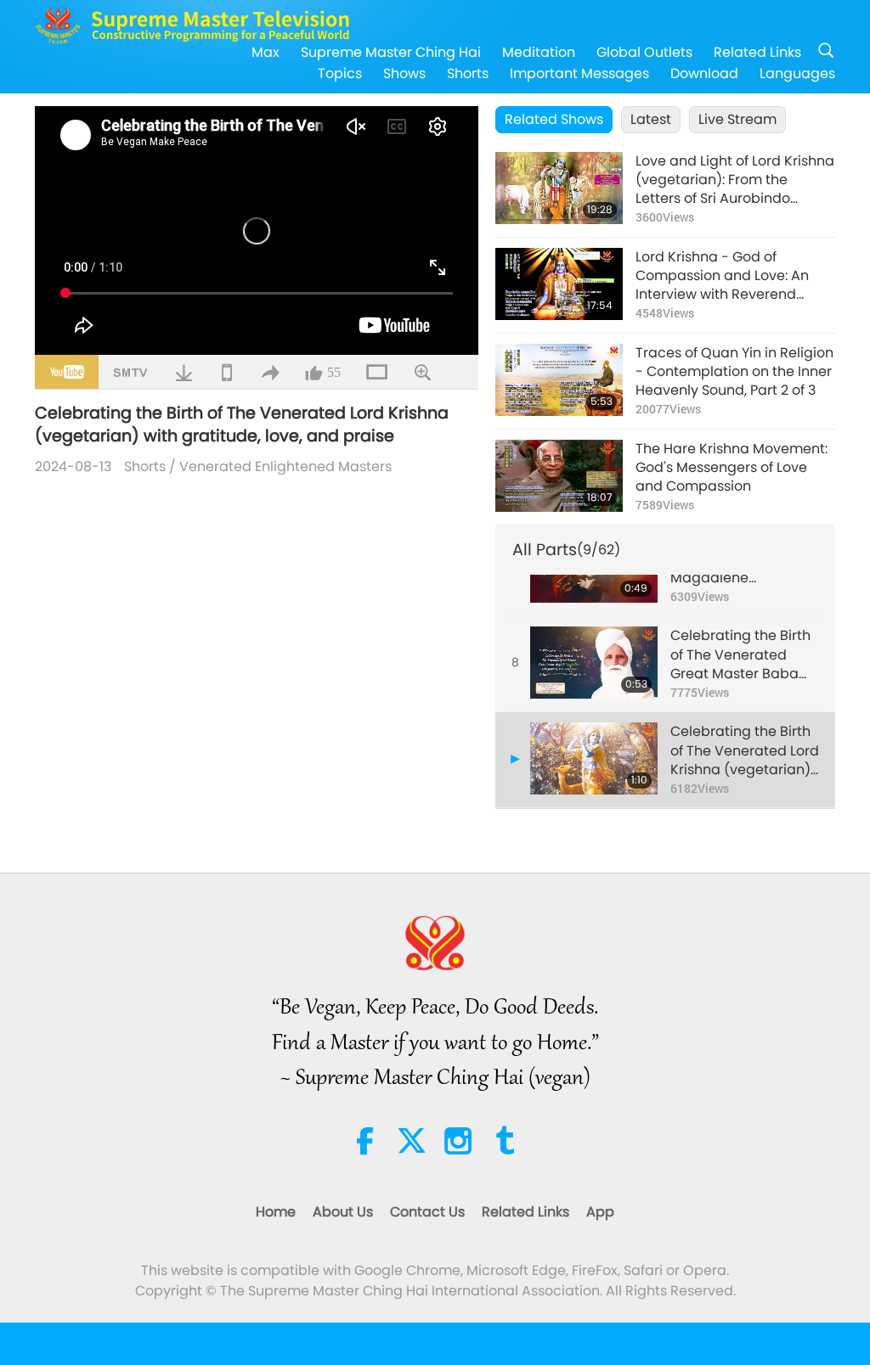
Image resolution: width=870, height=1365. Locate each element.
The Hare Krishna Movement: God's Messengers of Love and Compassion (732, 468)
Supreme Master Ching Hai (391, 52)
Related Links (757, 52)
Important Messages (579, 73)
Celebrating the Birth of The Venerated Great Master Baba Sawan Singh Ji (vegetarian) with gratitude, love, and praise (740, 654)
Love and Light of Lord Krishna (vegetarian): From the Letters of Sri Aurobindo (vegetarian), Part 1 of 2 (735, 180)
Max (265, 52)
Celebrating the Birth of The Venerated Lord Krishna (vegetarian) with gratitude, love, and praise (744, 750)
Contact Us (427, 1212)
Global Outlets (644, 52)
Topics (340, 73)
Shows (404, 73)
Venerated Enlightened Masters (285, 466)
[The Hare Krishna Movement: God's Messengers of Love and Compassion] (559, 476)
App (600, 1212)
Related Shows (554, 119)
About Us (343, 1212)
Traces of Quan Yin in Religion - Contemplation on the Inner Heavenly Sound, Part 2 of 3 (734, 372)
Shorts (468, 73)
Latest (650, 119)
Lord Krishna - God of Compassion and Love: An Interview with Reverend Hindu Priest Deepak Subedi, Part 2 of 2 (729, 276)
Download (704, 73)
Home (276, 1212)
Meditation (538, 52)
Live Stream (737, 119)
